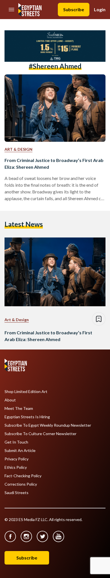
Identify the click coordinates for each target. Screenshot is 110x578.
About (10, 400)
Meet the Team (19, 408)
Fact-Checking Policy (23, 476)
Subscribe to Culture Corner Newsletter (40, 433)
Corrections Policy (21, 484)
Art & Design (18, 149)
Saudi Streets (16, 492)
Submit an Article (20, 450)
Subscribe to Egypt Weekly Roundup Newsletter (48, 425)
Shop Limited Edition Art (26, 391)
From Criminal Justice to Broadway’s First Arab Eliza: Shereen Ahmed (54, 163)
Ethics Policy (16, 467)
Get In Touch (16, 442)
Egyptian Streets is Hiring (27, 417)
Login (99, 9)
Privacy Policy (16, 459)
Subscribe (73, 9)
